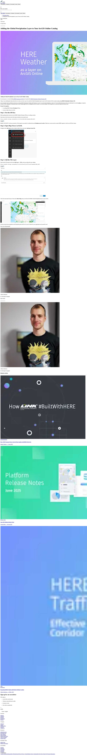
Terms (14, 753)
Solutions (8, 4)
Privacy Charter (25, 753)
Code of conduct (3, 737)
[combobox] (43, 10)
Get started (12, 4)
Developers (2, 718)
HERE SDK (2, 742)
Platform (2, 715)
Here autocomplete (4, 8)
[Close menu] (0, 12)
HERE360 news (3, 732)
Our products (3, 4)
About (19, 4)
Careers (1, 724)
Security (17, 753)
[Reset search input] (0, 11)
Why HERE (2, 3)
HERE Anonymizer (4, 743)
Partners (1, 719)
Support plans (3, 738)
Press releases (3, 734)
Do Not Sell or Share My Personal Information (46, 753)
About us (2, 723)
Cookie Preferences (4, 753)
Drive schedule (3, 735)
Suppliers (2, 727)
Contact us (2, 728)
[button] (43, 711)
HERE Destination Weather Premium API (38, 99)
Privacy (20, 753)
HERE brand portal (4, 736)
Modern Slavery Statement (33, 753)
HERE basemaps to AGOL (19, 99)
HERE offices (3, 725)
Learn (16, 4)
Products (2, 717)
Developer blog (3, 733)
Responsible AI (10, 753)
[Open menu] (0, 7)
